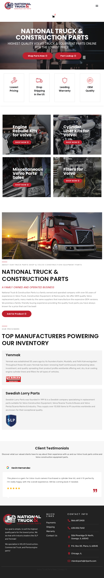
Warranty (50, 531)
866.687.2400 (77, 520)
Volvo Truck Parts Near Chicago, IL (52, 569)
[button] (97, 6)
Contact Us (51, 535)
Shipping (50, 527)
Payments (51, 522)
